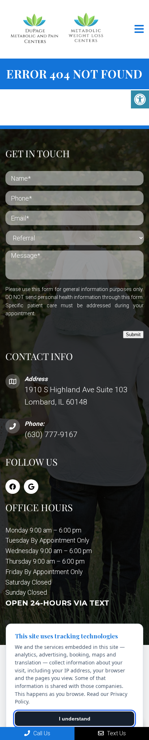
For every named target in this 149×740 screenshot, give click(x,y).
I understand (74, 719)
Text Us (116, 733)
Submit (133, 334)
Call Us (41, 733)
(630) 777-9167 (51, 434)
